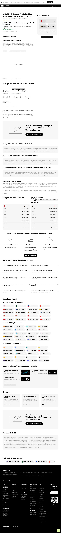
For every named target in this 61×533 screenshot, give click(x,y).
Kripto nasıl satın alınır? (42, 514)
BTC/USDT (41, 488)
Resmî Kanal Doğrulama (23, 497)
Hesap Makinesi (12, 9)
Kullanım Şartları (36, 445)
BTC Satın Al (32, 490)
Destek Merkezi (24, 494)
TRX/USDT (41, 496)
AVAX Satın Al (33, 503)
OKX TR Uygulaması (5, 504)
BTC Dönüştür (33, 514)
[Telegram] (13, 526)
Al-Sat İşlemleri (15, 494)
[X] (11, 526)
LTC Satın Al (32, 505)
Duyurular (23, 499)
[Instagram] (15, 526)
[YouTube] (17, 526)
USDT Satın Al (33, 488)
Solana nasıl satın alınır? (42, 521)
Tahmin (44, 404)
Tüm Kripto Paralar (14, 497)
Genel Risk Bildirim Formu (6, 496)
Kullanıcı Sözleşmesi (28, 447)
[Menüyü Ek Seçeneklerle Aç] (59, 6)
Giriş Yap (49, 5)
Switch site (50, 2)
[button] (45, 6)
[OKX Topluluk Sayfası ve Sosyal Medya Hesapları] (19, 526)
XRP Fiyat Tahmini (42, 511)
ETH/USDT (41, 490)
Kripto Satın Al (14, 490)
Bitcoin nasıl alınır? (43, 516)
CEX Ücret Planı (24, 488)
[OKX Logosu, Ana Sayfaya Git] (5, 6)
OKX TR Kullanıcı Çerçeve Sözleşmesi (6, 490)
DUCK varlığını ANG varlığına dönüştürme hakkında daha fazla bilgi (46, 199)
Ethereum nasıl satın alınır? (42, 519)
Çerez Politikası (6, 500)
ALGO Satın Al (33, 501)
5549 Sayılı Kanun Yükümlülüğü (6, 511)
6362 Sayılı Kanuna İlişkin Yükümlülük (5, 514)
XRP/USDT (41, 498)
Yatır (13, 486)
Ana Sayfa (5, 9)
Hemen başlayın (7, 404)
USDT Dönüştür (33, 512)
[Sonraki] (57, 462)
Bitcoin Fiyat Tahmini (41, 506)
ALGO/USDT (41, 500)
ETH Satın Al (32, 492)
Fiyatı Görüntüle (26, 404)
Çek (12, 488)
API (21, 486)
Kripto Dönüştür (15, 492)
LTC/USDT (41, 503)
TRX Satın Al (32, 499)
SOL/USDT (41, 494)
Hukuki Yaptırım (6, 498)
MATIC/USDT (42, 492)
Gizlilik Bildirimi (5, 493)
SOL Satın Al (32, 495)
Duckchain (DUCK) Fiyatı (13, 105)
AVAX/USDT (41, 502)
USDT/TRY (41, 486)
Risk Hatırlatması (44, 445)
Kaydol (54, 5)
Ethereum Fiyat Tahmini (42, 509)
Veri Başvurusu (5, 502)
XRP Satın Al (32, 497)
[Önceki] (4, 462)
